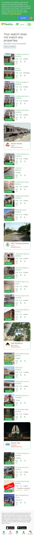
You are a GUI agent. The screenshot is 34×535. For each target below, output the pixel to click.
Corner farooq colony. (22, 409)
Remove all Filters (9, 47)
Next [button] (12, 290)
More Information (15, 14)
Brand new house (20, 210)
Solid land (18, 168)
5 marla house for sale (22, 481)
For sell (17, 68)
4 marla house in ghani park (23, 182)
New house (18, 367)
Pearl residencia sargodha (23, 353)
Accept (23, 18)
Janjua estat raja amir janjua (24, 254)
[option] (9, 59)
